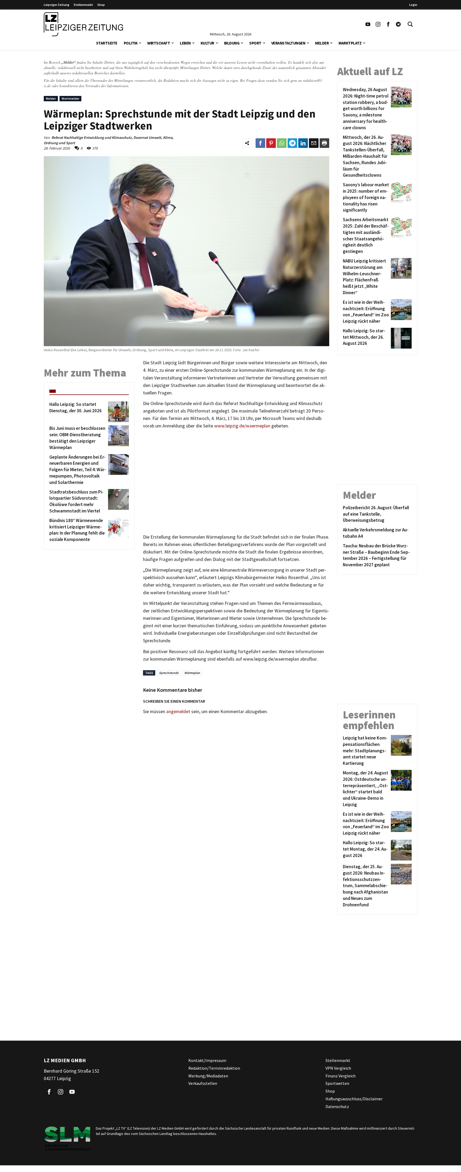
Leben (185, 43)
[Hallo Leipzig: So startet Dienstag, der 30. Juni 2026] (117, 411)
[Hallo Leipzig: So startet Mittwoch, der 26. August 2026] (400, 338)
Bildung (232, 43)
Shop (101, 5)
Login (413, 5)
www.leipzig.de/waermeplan (242, 426)
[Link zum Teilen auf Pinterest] (271, 143)
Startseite (106, 43)
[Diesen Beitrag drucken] (324, 143)
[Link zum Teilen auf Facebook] (260, 143)
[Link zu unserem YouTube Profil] (368, 24)
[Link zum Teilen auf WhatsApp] (282, 143)
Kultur (207, 43)
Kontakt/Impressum (207, 1060)
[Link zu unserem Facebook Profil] (388, 24)
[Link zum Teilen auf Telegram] (292, 143)
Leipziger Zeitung (56, 5)
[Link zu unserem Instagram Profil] (378, 24)
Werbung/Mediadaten (208, 1075)
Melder (322, 43)
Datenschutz (337, 1106)
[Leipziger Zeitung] (83, 24)
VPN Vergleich (338, 1067)
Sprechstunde (168, 673)
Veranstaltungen (288, 43)
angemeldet (178, 711)
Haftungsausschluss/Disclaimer (354, 1098)
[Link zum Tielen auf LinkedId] (303, 143)
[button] (140, 42)
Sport (255, 43)
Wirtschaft (158, 43)
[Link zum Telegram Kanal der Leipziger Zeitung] (398, 24)
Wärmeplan (192, 673)
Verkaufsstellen (202, 1083)
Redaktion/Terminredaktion (214, 1067)
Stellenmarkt (83, 5)
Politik (131, 43)
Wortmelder (70, 98)
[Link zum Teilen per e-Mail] (314, 143)
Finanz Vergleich (340, 1075)
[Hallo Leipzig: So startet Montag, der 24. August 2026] (400, 850)
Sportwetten (337, 1083)
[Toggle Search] (410, 24)
